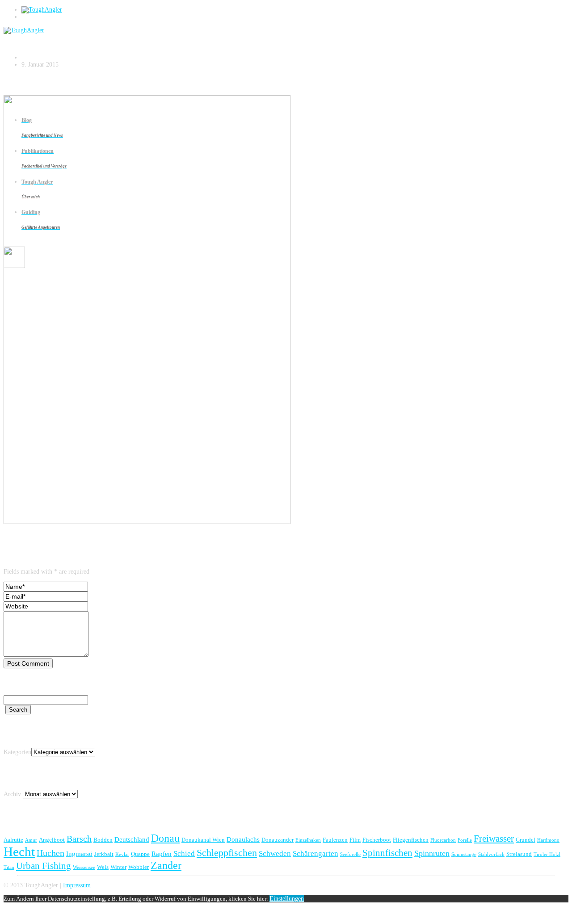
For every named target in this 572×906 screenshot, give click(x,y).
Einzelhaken (308, 840)
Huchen (50, 853)
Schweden (275, 853)
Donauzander (277, 839)
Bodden (103, 839)
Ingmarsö (79, 853)
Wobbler (138, 867)
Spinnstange (463, 854)
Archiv (12, 794)
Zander (166, 865)
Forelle (465, 840)
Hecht (19, 851)
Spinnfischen (387, 852)
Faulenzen (335, 839)
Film (355, 839)
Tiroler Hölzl (547, 854)
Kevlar (122, 854)
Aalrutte (13, 839)
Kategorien (17, 752)
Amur (31, 840)
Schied (184, 853)
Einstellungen (286, 898)
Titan (9, 867)
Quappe (140, 854)
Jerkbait (104, 854)
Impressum (77, 885)
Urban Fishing (43, 866)
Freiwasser (494, 838)
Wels (103, 867)
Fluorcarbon (443, 840)
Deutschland (131, 839)
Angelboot (52, 839)
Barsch (79, 838)
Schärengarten (315, 853)
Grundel (525, 839)
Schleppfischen (227, 852)
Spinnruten (432, 853)
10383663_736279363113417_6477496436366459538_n (127, 37)
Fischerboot (376, 839)
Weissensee (84, 867)
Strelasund (519, 854)
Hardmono (548, 840)
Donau (165, 838)
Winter (118, 867)
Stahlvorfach (491, 854)
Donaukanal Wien (203, 839)
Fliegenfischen (411, 839)
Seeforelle (350, 854)
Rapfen (161, 853)
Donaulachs (243, 839)
